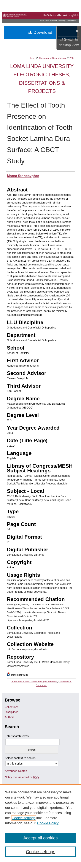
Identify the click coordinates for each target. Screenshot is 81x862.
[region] (40, 823)
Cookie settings (23, 818)
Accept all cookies (40, 838)
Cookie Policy (48, 823)
